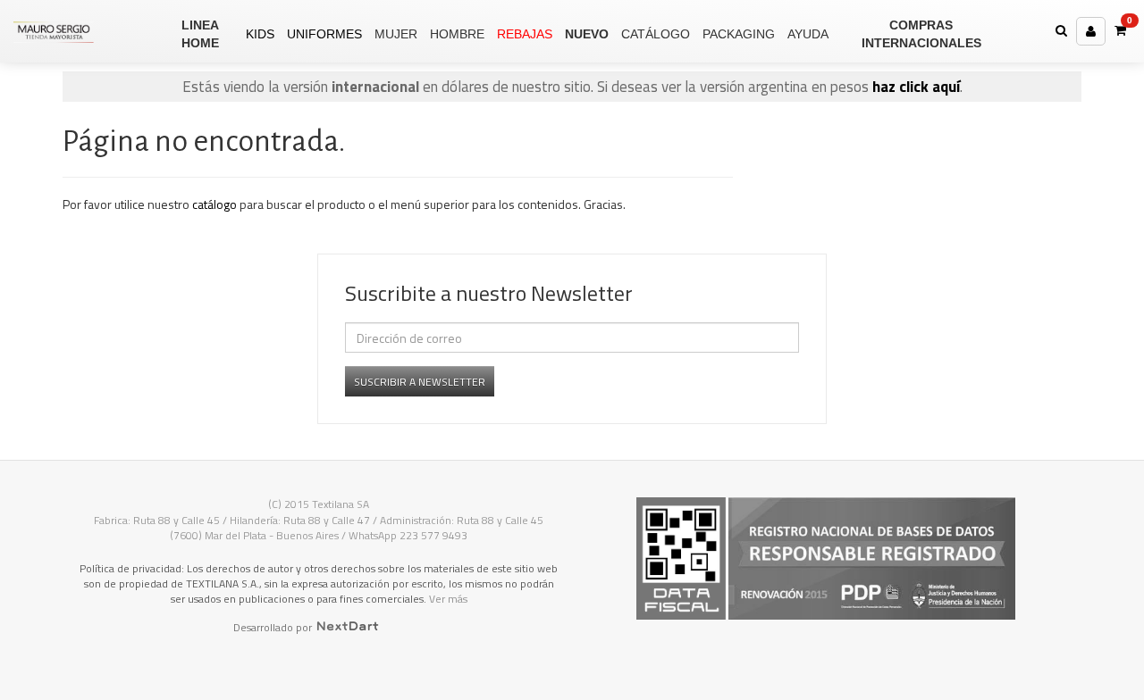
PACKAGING (738, 34)
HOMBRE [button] (457, 34)
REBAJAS (524, 34)
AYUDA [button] (808, 34)
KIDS (260, 34)
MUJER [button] (395, 34)
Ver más (448, 598)
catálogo (214, 204)
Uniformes (324, 34)
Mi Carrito (1129, 21)
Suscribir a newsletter (419, 381)
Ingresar (1091, 31)
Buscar (1061, 30)
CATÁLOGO (655, 34)
